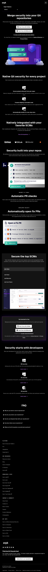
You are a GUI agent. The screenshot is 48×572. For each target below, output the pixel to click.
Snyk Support (5, 485)
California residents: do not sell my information (31, 570)
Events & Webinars (6, 512)
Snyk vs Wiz (5, 533)
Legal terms (4, 570)
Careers (4, 509)
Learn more (23, 369)
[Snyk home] (4, 3)
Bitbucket (8, 278)
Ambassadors (5, 515)
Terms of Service (37, 37)
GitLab (7, 274)
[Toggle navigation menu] (45, 3)
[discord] (13, 547)
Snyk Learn (5, 480)
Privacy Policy (24, 39)
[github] (9, 547)
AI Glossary (5, 467)
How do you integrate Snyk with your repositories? (17, 419)
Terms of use (18, 570)
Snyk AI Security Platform (8, 443)
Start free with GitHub (24, 27)
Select (6, 9)
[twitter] (3, 547)
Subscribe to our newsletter (24, 559)
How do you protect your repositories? (14, 414)
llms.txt (4, 470)
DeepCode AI (5, 452)
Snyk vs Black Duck (7, 530)
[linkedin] (7, 547)
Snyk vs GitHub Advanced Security (10, 522)
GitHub (7, 269)
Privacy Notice (11, 570)
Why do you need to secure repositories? (15, 410)
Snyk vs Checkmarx (7, 527)
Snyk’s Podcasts (6, 464)
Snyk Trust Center (6, 494)
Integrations (5, 449)
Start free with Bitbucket (24, 31)
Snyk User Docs (6, 482)
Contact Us (5, 503)
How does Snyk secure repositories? (14, 423)
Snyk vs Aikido (5, 536)
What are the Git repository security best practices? (17, 427)
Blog (3, 462)
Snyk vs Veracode (6, 524)
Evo (3, 446)
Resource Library (6, 459)
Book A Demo (5, 506)
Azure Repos (9, 282)
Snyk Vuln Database (7, 488)
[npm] (11, 547)
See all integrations (23, 134)
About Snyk (5, 501)
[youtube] (5, 547)
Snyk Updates (5, 491)
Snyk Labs (4, 477)
